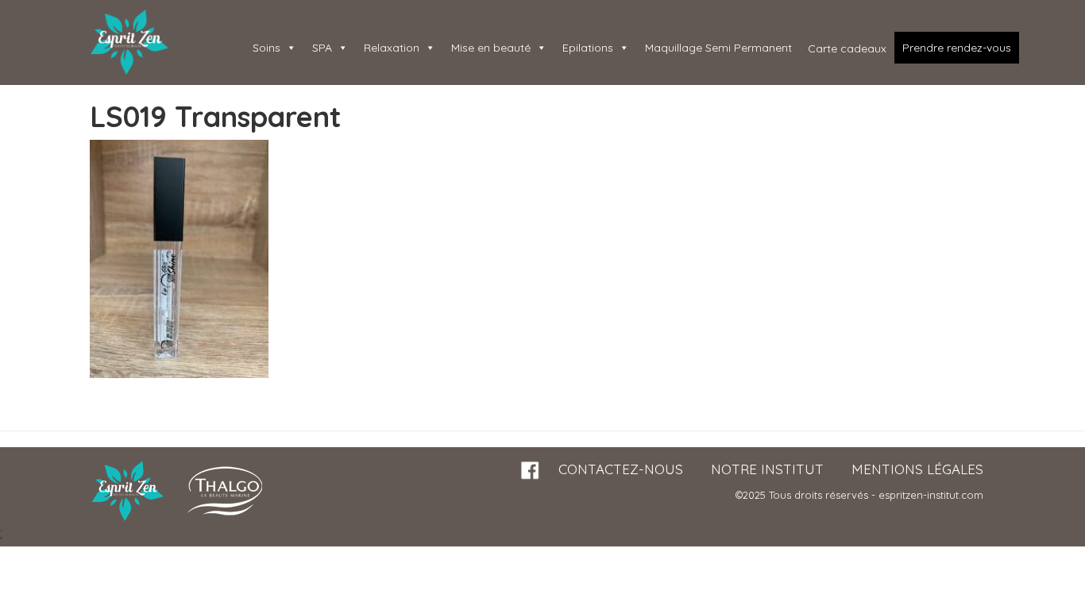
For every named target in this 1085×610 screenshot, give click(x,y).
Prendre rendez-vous (956, 48)
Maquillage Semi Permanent (718, 48)
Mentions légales (917, 469)
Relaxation (391, 48)
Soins (266, 48)
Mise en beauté (491, 48)
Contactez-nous (620, 469)
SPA (322, 48)
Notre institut (767, 469)
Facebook (530, 471)
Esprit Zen (129, 42)
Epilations (587, 48)
